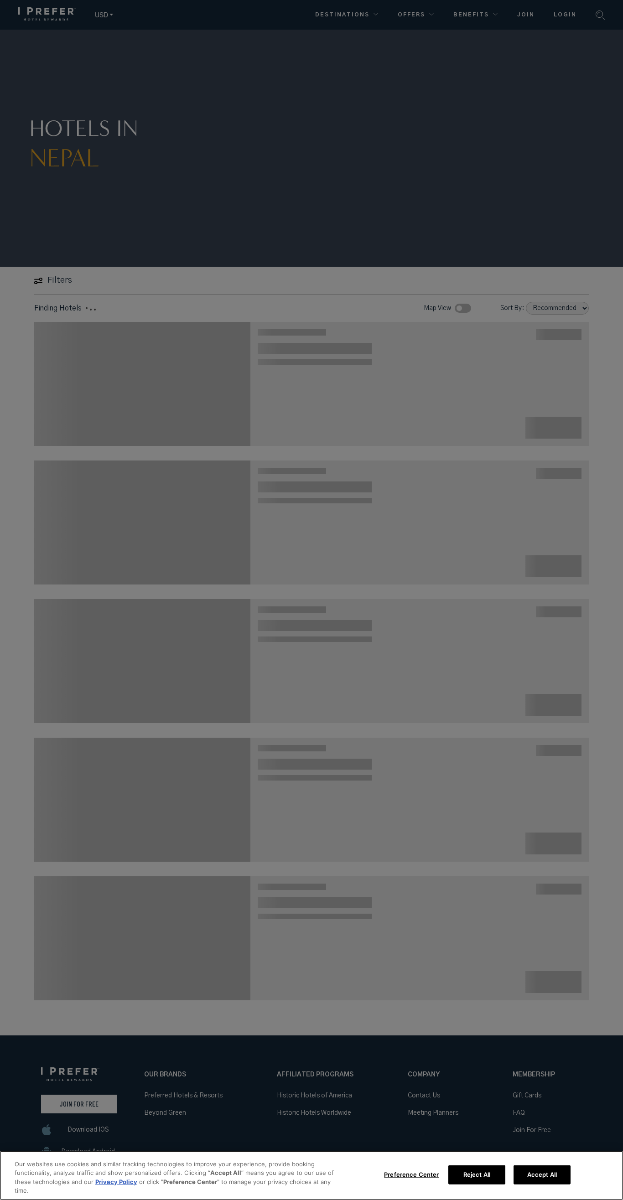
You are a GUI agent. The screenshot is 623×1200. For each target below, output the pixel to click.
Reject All (476, 1174)
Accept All (542, 1174)
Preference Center (411, 1174)
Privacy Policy (116, 1181)
